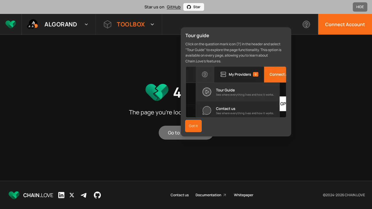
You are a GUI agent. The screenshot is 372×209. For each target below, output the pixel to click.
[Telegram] (84, 195)
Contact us (180, 195)
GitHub (174, 7)
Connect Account (345, 24)
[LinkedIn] (61, 195)
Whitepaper (243, 195)
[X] (71, 195)
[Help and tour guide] (306, 24)
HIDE (360, 6)
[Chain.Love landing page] (11, 24)
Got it (193, 125)
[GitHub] (97, 195)
